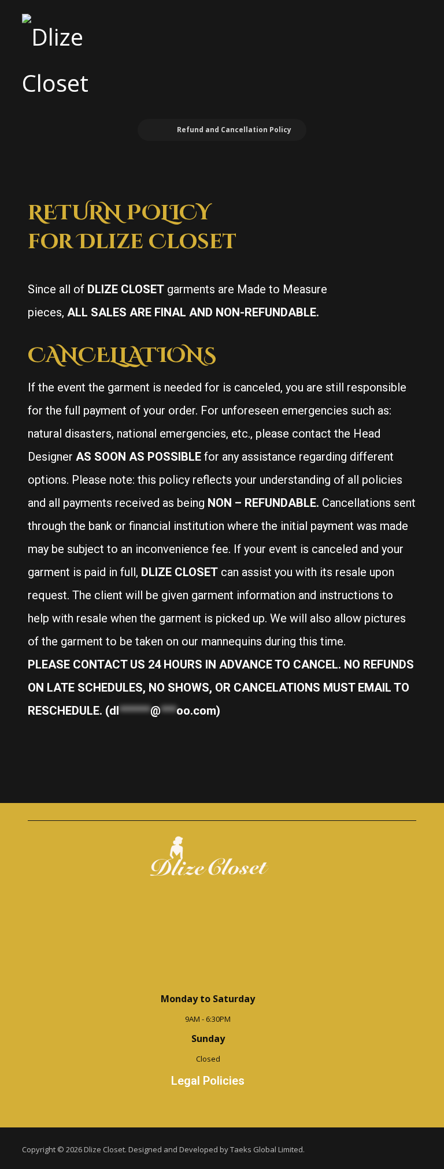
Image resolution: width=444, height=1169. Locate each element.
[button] (406, 30)
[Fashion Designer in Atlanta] (69, 60)
